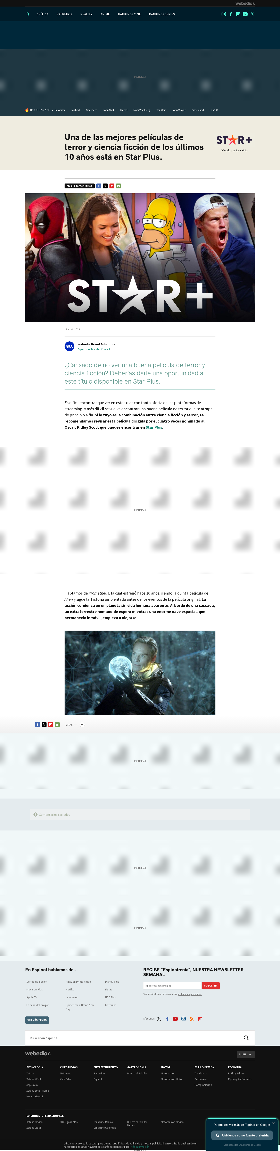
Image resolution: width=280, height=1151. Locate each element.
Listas (108, 989)
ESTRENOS (64, 14)
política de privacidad (190, 994)
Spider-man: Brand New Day (80, 1007)
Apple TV (31, 997)
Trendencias (201, 1073)
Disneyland (198, 110)
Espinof (98, 1079)
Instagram (223, 14)
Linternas (110, 1005)
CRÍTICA (42, 14)
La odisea (60, 110)
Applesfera (32, 1085)
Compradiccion (203, 1085)
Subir (243, 1054)
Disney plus (112, 981)
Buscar (246, 1038)
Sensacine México (103, 1122)
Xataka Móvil (33, 1079)
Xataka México (34, 1122)
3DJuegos (65, 1073)
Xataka (30, 1073)
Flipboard (238, 14)
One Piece (91, 110)
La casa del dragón (37, 1005)
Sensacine (99, 1073)
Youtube (245, 14)
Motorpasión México (172, 1122)
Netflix (70, 989)
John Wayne (179, 110)
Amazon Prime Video (78, 981)
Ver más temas (37, 1020)
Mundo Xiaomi (34, 1096)
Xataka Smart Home (37, 1090)
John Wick (108, 110)
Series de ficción (36, 981)
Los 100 (214, 110)
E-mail (118, 186)
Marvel (123, 110)
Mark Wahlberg (141, 110)
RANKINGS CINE (129, 14)
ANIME (105, 14)
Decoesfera (201, 1079)
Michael (76, 110)
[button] (95, 344)
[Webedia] (245, 3)
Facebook (230, 14)
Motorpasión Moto (171, 1079)
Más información (140, 1147)
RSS (191, 1018)
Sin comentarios (81, 186)
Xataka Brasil (33, 1127)
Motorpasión (168, 1073)
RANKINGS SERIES (162, 14)
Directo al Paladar (137, 1073)
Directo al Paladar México (137, 1123)
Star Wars (161, 110)
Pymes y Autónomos (239, 1079)
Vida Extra (65, 1079)
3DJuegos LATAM (69, 1122)
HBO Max (110, 997)
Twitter (252, 14)
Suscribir (210, 985)
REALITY (86, 14)
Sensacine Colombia (105, 1127)
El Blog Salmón (236, 1073)
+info (245, 150)
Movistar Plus (34, 989)
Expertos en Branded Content (94, 349)
